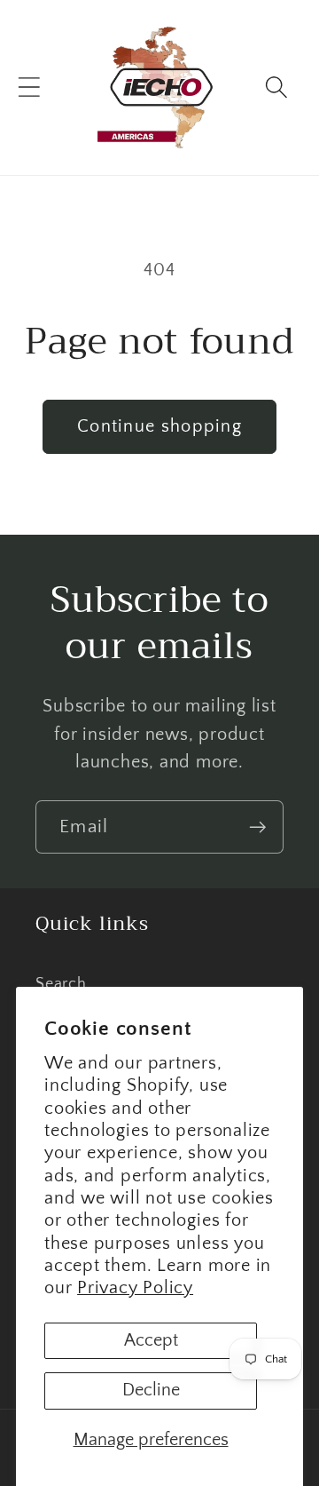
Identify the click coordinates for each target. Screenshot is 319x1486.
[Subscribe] (257, 827)
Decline (151, 1390)
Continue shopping (159, 426)
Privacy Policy (135, 1288)
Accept (151, 1340)
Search (61, 984)
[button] (29, 87)
